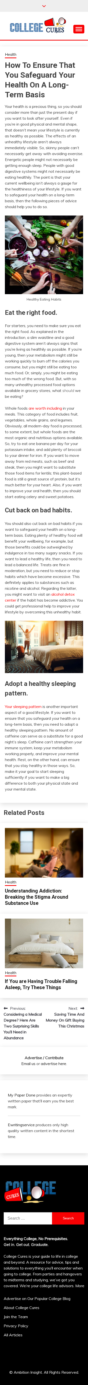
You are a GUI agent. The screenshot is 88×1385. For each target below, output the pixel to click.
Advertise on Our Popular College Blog (37, 1298)
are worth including (45, 408)
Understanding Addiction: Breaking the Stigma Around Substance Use (36, 897)
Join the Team (16, 1316)
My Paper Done (21, 1095)
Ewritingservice (21, 1124)
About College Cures (21, 1307)
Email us (28, 1063)
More (79, 1285)
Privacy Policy (16, 1325)
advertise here (53, 1063)
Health (10, 54)
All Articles (13, 1334)
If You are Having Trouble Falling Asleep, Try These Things (41, 984)
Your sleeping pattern (23, 706)
